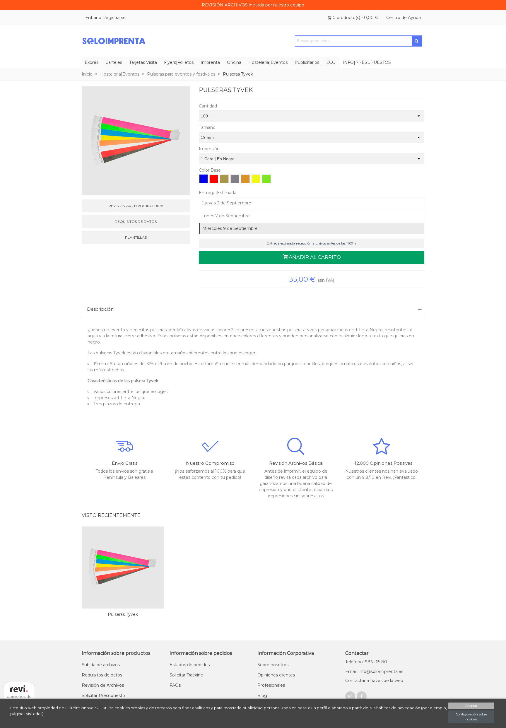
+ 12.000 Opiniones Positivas (381, 463)
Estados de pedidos (190, 664)
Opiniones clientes (276, 675)
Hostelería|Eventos (268, 62)
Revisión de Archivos (103, 685)
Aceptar (471, 706)
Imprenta (210, 62)
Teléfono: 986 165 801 (367, 661)
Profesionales (271, 685)
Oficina (234, 62)
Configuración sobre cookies (471, 716)
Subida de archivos (101, 664)
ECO (331, 62)
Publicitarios (307, 62)
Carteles (113, 62)
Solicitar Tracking (187, 675)
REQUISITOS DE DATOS (136, 221)
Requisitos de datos (102, 675)
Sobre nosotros (272, 664)
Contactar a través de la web (374, 680)
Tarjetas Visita (143, 62)
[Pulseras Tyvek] (123, 568)
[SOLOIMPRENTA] (114, 41)
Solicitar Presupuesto (103, 695)
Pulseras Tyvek (123, 614)
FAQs (175, 685)
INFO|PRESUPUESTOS (367, 62)
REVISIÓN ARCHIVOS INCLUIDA (135, 206)
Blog (262, 695)
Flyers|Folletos (179, 62)
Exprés (91, 62)
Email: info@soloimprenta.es (374, 671)
